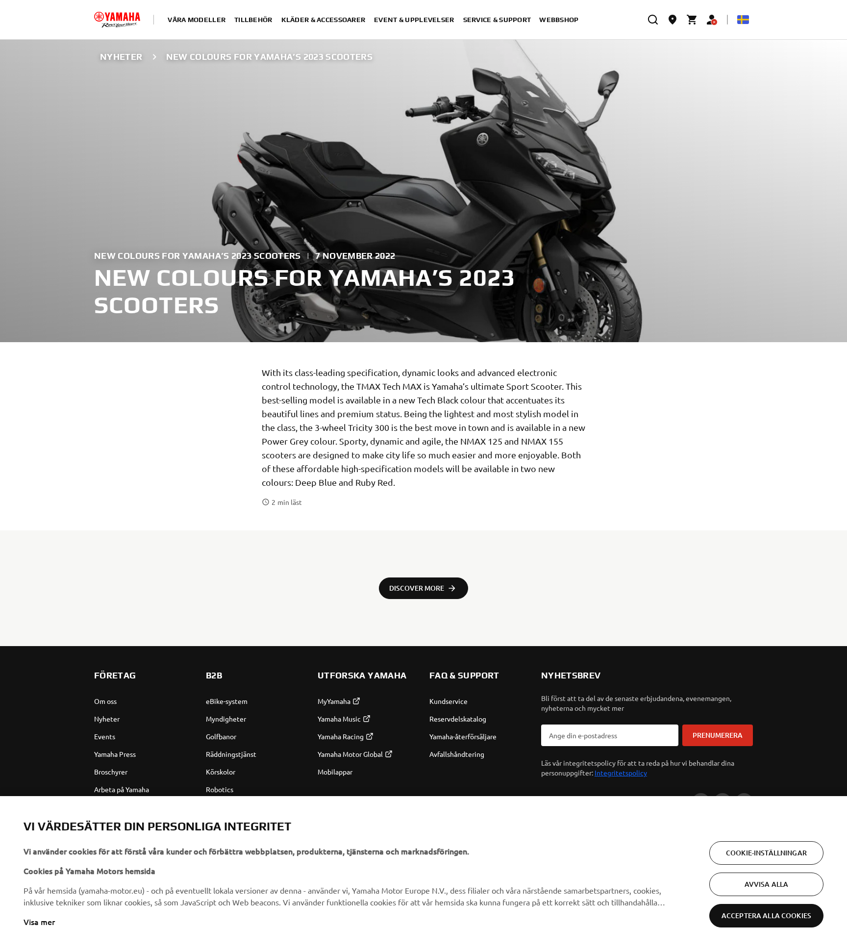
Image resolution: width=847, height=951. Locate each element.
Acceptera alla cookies (766, 915)
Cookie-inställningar (766, 852)
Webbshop (558, 20)
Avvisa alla (767, 884)
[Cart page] (692, 19)
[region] (423, 873)
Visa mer (39, 921)
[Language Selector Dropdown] (743, 19)
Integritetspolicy (621, 772)
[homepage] (117, 19)
